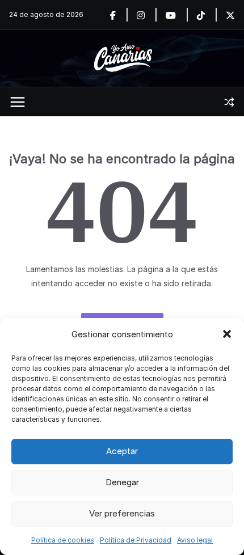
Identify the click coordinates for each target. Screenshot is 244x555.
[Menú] (17, 102)
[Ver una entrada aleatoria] (229, 102)
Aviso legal (195, 540)
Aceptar (122, 451)
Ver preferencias (122, 513)
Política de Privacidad (135, 540)
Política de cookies (62, 540)
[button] (227, 334)
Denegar (122, 482)
